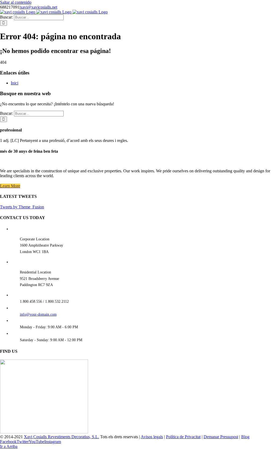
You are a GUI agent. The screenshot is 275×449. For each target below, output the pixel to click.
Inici (14, 83)
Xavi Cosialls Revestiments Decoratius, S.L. (61, 436)
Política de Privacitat (183, 436)
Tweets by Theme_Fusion (22, 207)
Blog (245, 436)
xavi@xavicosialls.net (38, 7)
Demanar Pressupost (221, 436)
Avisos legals (152, 436)
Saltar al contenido (15, 2)
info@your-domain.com (38, 314)
